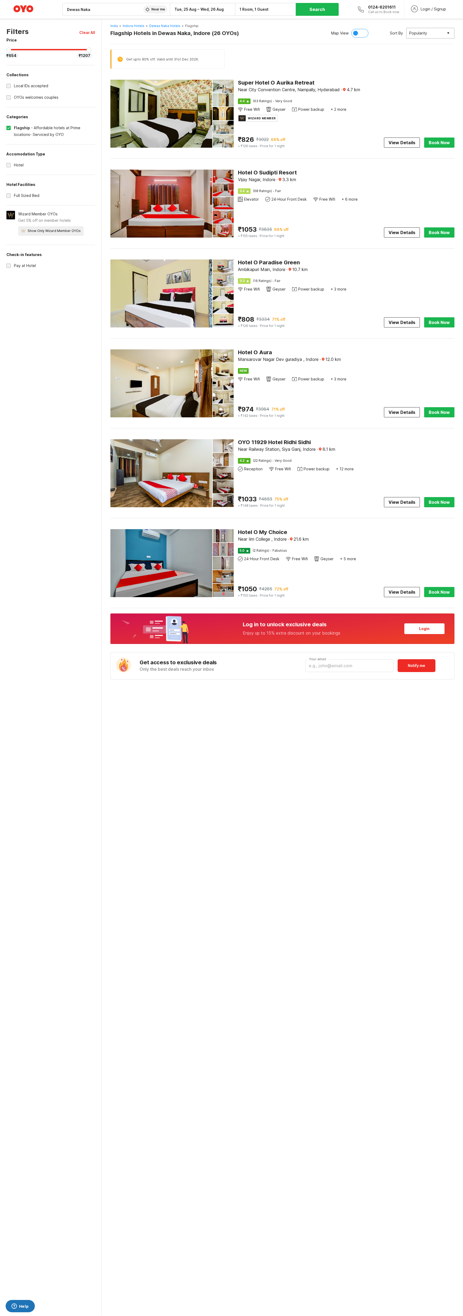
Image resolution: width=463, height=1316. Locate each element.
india (114, 26)
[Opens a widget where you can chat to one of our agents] (20, 1306)
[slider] (8, 50)
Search (317, 9)
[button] (87, 32)
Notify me (416, 665)
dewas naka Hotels (164, 26)
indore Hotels (133, 26)
